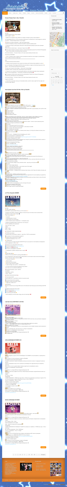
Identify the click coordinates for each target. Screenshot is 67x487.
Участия (32, 13)
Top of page (65, 485)
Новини (9, 13)
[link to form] (16, 290)
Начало (5, 13)
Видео (20, 13)
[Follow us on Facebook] (63, 13)
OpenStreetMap (63, 46)
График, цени (15, 13)
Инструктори (18, 480)
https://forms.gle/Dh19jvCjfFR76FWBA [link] (24, 383)
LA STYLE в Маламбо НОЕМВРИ (12, 193)
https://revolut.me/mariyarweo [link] (12, 144)
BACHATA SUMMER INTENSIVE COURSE (55, 23)
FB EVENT (33, 105)
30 (34, 454)
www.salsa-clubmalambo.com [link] (10, 392)
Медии (28, 13)
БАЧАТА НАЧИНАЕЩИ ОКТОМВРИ (12, 400)
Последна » (43, 454)
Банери (46, 13)
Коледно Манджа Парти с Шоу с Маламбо (14, 18)
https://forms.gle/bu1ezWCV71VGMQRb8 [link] (28, 136)
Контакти (54, 13)
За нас (50, 13)
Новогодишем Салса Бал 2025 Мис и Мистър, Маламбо (17, 89)
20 (31, 454)
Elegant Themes (51, 484)
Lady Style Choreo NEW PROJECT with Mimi (14, 301)
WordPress (62, 484)
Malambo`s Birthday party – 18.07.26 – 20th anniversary (57, 28)
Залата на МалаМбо (39, 13)
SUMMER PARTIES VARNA (57, 19)
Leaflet (57, 46)
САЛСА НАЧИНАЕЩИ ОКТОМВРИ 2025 (13, 340)
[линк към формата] (20, 246)
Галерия (24, 13)
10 (29, 454)
